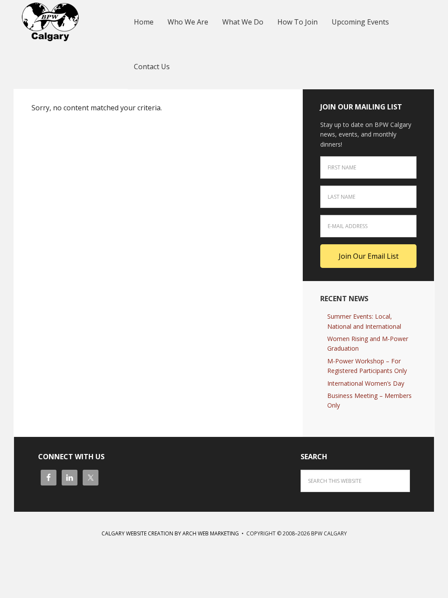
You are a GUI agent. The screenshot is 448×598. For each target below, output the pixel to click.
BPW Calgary (71, 22)
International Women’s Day (365, 383)
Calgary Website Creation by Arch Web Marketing (170, 533)
